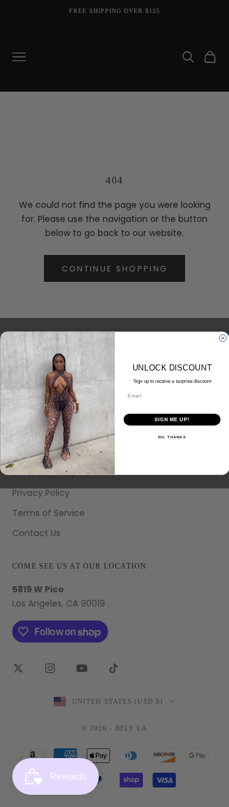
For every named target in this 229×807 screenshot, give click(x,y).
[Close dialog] (223, 338)
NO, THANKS (172, 437)
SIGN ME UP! (171, 419)
